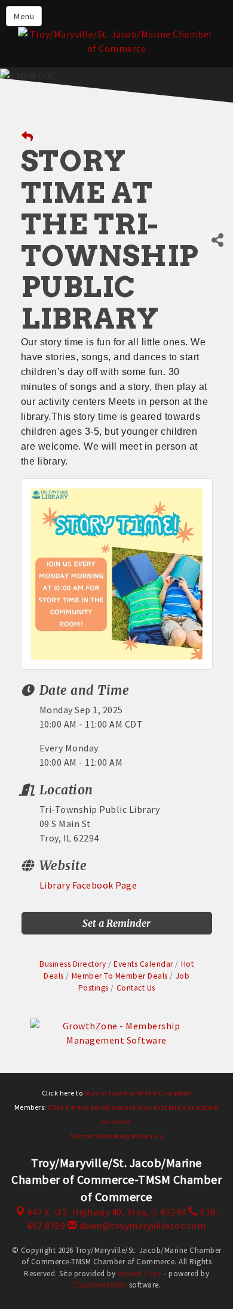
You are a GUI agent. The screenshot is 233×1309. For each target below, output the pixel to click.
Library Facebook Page (88, 885)
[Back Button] (27, 137)
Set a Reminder (116, 923)
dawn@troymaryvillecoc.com (141, 1225)
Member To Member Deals (120, 976)
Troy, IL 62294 (106, 1212)
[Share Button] (217, 240)
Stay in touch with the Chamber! (138, 1092)
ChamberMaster (99, 1285)
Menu (24, 16)
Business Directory (72, 964)
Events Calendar (143, 964)
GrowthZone (140, 1273)
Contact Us (135, 988)
